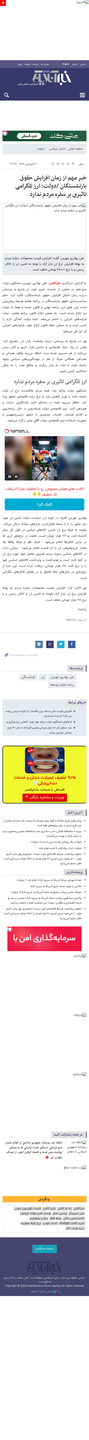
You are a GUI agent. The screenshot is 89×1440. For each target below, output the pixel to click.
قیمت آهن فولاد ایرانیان (35, 1213)
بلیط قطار (55, 1218)
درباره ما (36, 64)
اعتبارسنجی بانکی (73, 1218)
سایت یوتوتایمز (38, 1218)
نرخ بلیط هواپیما (31, 1223)
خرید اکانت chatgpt (71, 1223)
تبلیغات (27, 64)
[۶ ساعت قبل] (75, 1147)
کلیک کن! (44, 504)
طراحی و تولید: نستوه (42, 1292)
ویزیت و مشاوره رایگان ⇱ (44, 797)
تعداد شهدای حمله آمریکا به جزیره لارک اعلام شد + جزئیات (49, 880)
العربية (74, 64)
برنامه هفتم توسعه (62, 684)
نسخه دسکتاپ (45, 1248)
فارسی (82, 64)
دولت (40, 148)
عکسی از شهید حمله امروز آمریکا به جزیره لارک (56, 886)
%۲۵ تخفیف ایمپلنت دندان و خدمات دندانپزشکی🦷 (45, 780)
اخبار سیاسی (57, 148)
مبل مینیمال (76, 1213)
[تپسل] (4, 133)
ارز (42, 677)
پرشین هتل (59, 1213)
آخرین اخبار (75, 813)
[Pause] (10, 477)
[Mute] (17, 477)
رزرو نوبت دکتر (75, 1228)
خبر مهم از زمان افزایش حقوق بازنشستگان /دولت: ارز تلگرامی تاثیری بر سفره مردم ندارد (51, 186)
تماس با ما (45, 64)
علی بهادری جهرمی (62, 677)
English (66, 64)
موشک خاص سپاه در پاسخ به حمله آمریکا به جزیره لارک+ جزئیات (46, 892)
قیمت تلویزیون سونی (27, 1208)
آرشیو (20, 64)
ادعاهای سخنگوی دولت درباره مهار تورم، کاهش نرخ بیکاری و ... (38, 722)
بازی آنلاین (49, 1208)
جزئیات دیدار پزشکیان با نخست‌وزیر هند (60, 848)
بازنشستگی (28, 677)
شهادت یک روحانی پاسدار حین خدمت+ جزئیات (56, 842)
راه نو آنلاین (64, 1208)
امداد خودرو (50, 1223)
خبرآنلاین (44, 78)
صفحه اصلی (75, 148)
